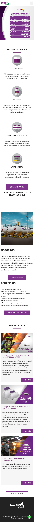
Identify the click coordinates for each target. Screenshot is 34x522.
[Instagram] (28, 3)
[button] (31, 3)
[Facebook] (18, 3)
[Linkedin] (25, 3)
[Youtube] (21, 3)
